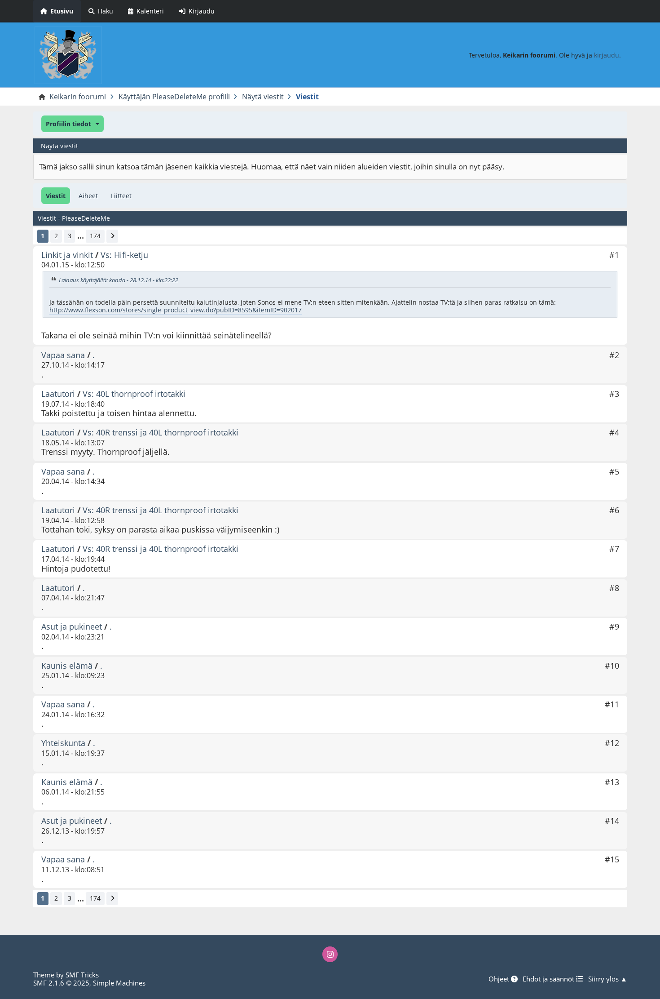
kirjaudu (606, 55)
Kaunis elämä (66, 665)
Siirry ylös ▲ (607, 979)
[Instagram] (330, 954)
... (80, 236)
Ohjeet (499, 979)
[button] (72, 123)
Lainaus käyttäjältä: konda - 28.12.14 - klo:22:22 (118, 280)
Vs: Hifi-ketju (124, 254)
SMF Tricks (82, 974)
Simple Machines (119, 982)
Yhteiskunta (63, 742)
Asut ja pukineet (71, 626)
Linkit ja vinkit (67, 254)
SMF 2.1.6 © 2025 (61, 982)
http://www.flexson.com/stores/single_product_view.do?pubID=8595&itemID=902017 (175, 310)
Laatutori (58, 393)
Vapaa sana (63, 355)
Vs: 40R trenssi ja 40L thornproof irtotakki (160, 432)
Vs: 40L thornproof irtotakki (134, 393)
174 (95, 235)
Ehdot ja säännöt (549, 979)
